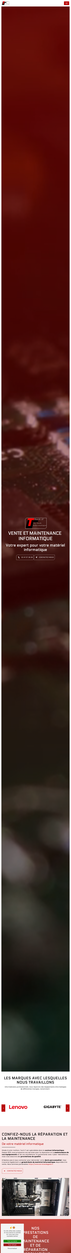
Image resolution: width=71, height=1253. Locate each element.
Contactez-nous (46, 557)
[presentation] (68, 1108)
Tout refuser (12, 1245)
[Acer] (53, 1107)
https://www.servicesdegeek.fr (41, 1164)
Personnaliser (12, 1248)
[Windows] (18, 1107)
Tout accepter (12, 1241)
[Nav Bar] (66, 3)
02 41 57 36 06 (27, 557)
